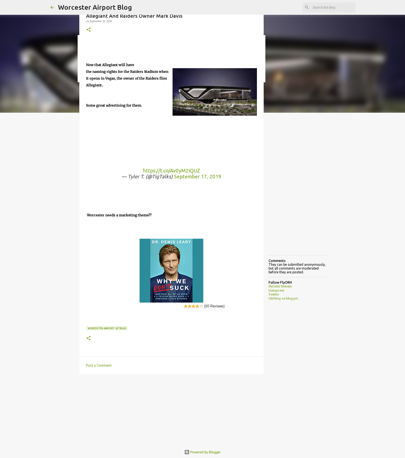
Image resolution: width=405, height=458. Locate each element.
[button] (88, 30)
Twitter (274, 294)
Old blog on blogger (283, 298)
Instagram (276, 290)
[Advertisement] (171, 409)
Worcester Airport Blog (95, 7)
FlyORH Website (280, 286)
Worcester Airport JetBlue (107, 328)
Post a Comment (99, 365)
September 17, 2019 (197, 176)
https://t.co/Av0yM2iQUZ (171, 170)
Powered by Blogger (205, 452)
